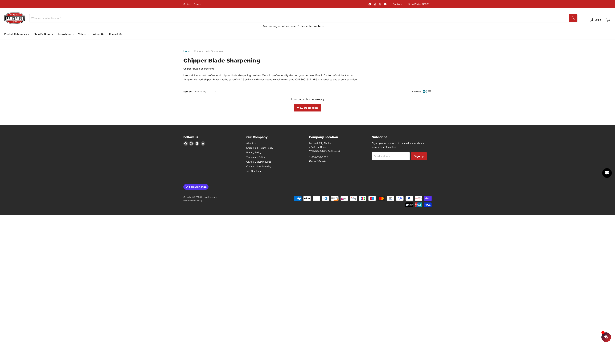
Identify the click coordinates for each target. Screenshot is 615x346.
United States (418, 4)
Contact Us (115, 34)
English (396, 4)
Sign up (419, 156)
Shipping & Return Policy (259, 147)
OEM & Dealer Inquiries (258, 161)
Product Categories (16, 34)
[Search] (573, 18)
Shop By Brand (43, 34)
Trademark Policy (255, 157)
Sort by (187, 91)
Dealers (197, 4)
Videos (82, 34)
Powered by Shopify (192, 200)
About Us (98, 34)
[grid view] (425, 91)
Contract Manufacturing (258, 166)
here (321, 26)
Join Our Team (254, 171)
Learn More (65, 34)
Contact (187, 4)
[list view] (429, 91)
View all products (307, 108)
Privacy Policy (253, 152)
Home (186, 51)
